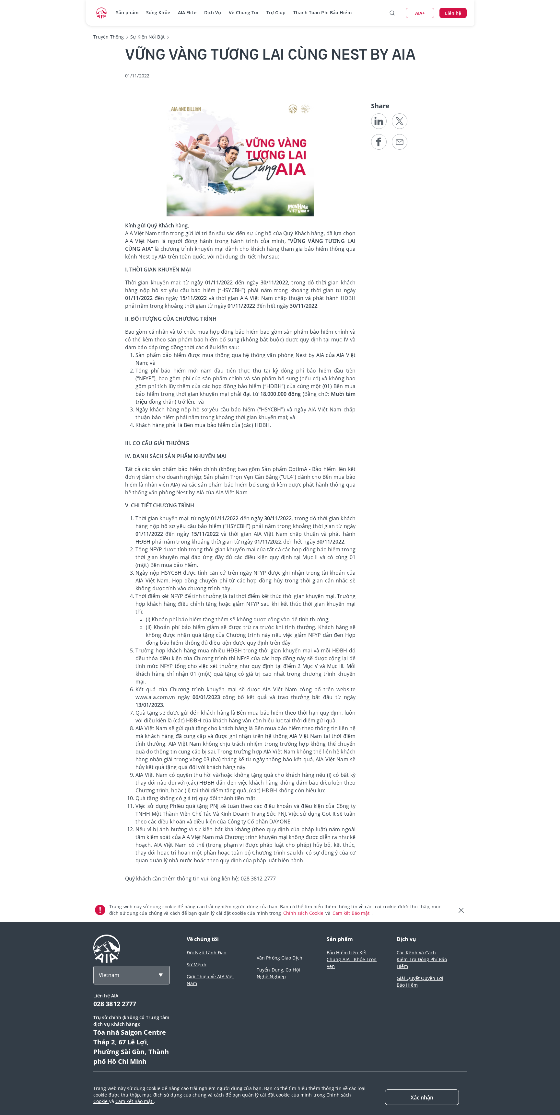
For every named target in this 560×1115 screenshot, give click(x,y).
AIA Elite (187, 12)
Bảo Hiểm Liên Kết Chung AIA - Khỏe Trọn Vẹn (352, 959)
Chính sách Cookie (304, 913)
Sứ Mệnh (196, 964)
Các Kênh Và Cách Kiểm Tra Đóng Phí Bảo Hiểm (422, 959)
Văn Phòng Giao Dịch (279, 958)
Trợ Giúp (276, 12)
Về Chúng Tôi (243, 12)
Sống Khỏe (158, 12)
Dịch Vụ (212, 12)
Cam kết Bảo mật (351, 913)
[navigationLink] (101, 13)
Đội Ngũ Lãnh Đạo (207, 952)
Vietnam (109, 975)
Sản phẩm (127, 12)
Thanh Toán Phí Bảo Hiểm (322, 12)
